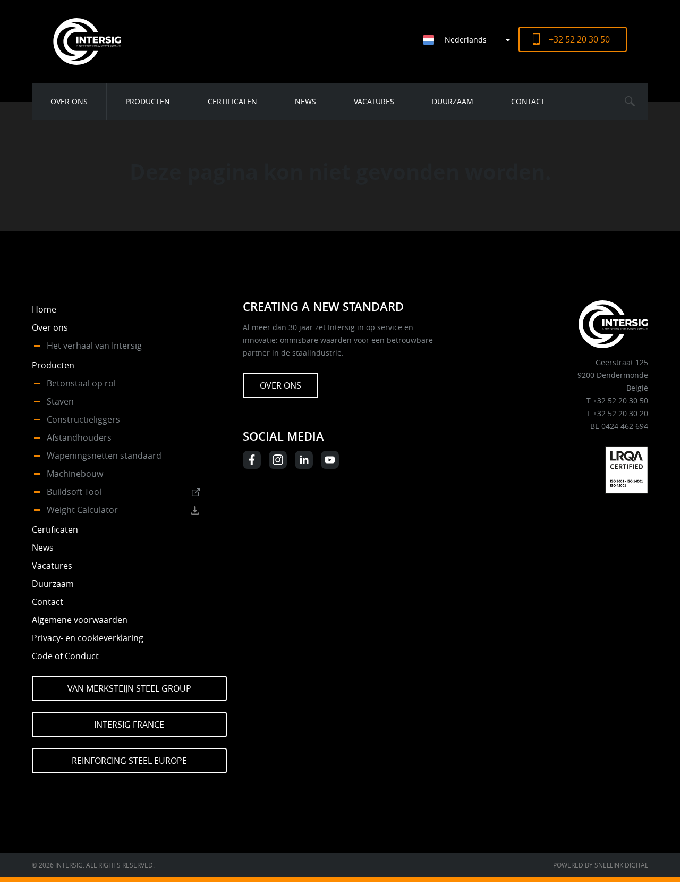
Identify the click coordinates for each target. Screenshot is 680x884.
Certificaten (232, 101)
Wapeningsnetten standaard (104, 455)
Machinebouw (75, 473)
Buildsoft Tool (74, 492)
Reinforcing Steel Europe (129, 761)
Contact (528, 101)
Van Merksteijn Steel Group (129, 688)
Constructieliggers (83, 419)
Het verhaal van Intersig (94, 345)
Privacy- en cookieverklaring (87, 638)
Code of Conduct (65, 656)
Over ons (69, 101)
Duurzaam (452, 101)
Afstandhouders (79, 437)
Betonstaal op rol (81, 383)
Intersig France (129, 724)
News (305, 101)
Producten (147, 101)
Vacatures (374, 101)
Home (44, 309)
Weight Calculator (82, 510)
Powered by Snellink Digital (600, 865)
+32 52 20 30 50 (579, 39)
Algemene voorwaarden (80, 620)
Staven (60, 401)
